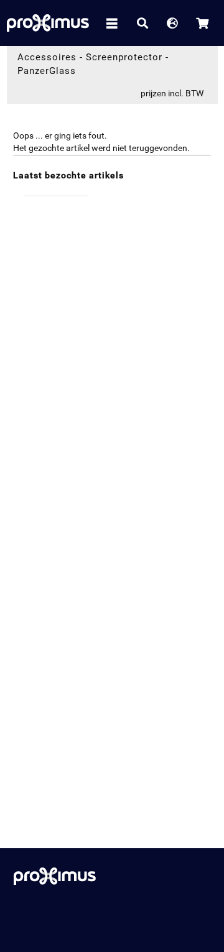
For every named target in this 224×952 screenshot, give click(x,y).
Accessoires (47, 57)
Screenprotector (124, 57)
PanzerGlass (46, 70)
